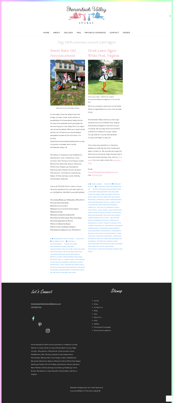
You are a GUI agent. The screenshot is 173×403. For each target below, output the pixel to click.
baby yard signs (59, 254)
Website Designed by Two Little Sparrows (86, 387)
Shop (96, 304)
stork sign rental (109, 233)
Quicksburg (96, 220)
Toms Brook (101, 241)
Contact (114, 33)
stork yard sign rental (104, 236)
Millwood (54, 267)
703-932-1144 (97, 175)
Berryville (54, 257)
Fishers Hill (92, 207)
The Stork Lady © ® (92, 391)
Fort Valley (101, 207)
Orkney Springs (93, 217)
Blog (96, 311)
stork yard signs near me (112, 238)
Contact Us (98, 307)
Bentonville (75, 254)
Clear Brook (80, 259)
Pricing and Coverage (102, 327)
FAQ (79, 33)
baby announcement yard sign (104, 191)
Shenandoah (114, 220)
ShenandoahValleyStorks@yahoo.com (103, 172)
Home (46, 33)
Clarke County (68, 259)
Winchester (109, 246)
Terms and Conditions (102, 330)
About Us (97, 317)
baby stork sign (75, 249)
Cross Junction (56, 262)
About (56, 33)
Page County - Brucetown (109, 217)
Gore (100, 210)
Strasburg (92, 241)
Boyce (60, 259)
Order (126, 33)
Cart (95, 314)
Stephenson (109, 225)
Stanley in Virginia (110, 223)
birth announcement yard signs (70, 257)
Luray (62, 264)
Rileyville (105, 220)
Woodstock (92, 249)
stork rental (106, 231)
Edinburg (65, 262)
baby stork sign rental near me (108, 194)
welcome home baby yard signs (64, 272)
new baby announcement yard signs (71, 267)
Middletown (79, 264)
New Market (116, 215)
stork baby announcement (60, 270)
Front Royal (54, 264)
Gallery (68, 33)
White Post (100, 246)
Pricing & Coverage (95, 33)
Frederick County (76, 262)
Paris (90, 220)
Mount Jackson (111, 212)
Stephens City (99, 225)
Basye (68, 254)
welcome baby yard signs (97, 243)
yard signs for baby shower (108, 249)
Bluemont (54, 259)
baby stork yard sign (95, 197)
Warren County (112, 241)
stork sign (98, 233)
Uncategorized (56, 244)
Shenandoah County (95, 223)
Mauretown (69, 264)
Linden (104, 210)
